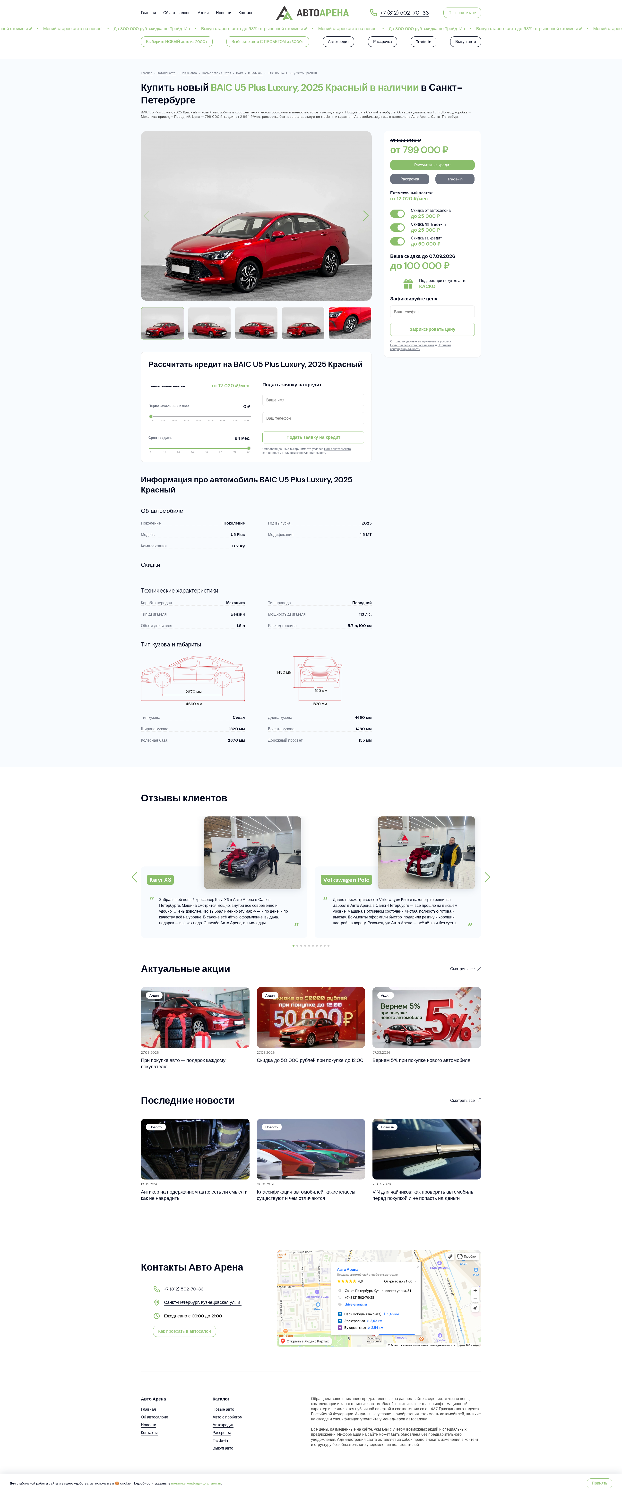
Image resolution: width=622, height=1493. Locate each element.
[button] (366, 216)
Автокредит (338, 41)
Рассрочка (382, 41)
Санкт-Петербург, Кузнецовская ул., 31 (203, 1302)
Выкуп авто (465, 41)
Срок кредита (199, 438)
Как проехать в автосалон (184, 1331)
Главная (148, 12)
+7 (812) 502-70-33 (184, 1289)
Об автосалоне (176, 12)
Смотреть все (462, 968)
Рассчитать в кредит (432, 165)
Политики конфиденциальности (304, 453)
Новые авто (223, 1409)
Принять (599, 1483)
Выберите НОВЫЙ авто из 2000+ (176, 41)
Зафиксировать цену (432, 329)
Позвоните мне (462, 12)
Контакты (247, 12)
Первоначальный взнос (199, 406)
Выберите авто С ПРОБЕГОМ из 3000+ (268, 41)
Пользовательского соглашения (412, 345)
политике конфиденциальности (196, 1483)
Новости (223, 12)
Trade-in (423, 41)
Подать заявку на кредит (313, 437)
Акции (203, 12)
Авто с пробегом (227, 1417)
